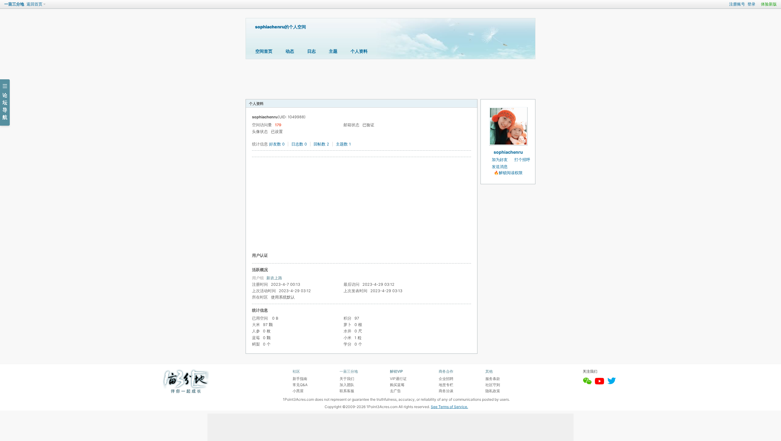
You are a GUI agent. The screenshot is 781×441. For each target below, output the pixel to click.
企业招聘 (446, 378)
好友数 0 (277, 144)
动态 (290, 51)
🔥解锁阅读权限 (508, 172)
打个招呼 (522, 159)
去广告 (395, 391)
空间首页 (263, 51)
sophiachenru (508, 152)
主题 (333, 51)
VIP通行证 (398, 378)
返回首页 (34, 4)
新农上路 (274, 278)
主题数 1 (343, 144)
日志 (311, 51)
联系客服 (347, 391)
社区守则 (492, 384)
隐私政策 (492, 391)
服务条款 (492, 378)
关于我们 (347, 378)
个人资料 (359, 51)
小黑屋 (298, 391)
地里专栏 (446, 384)
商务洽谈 (446, 391)
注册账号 (737, 4)
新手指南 (300, 378)
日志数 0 (299, 144)
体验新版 (769, 4)
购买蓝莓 (397, 384)
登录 (751, 4)
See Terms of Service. (449, 406)
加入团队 (347, 384)
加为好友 (500, 159)
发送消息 (500, 166)
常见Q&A (300, 384)
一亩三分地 (14, 4)
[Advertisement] (361, 204)
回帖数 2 (321, 144)
